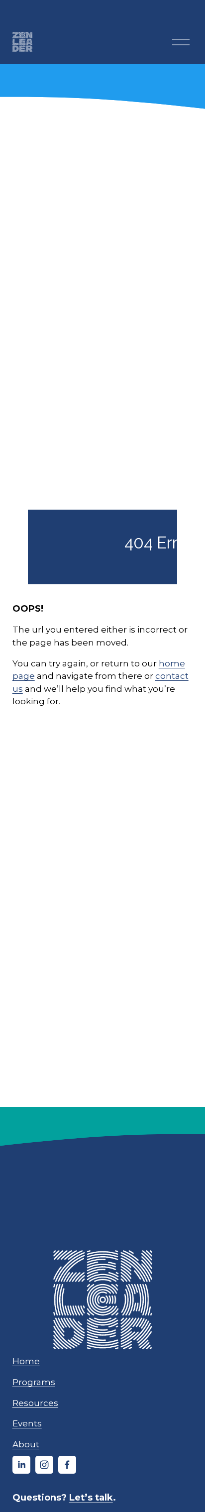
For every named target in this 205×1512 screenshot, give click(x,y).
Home (26, 1361)
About (25, 1444)
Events (27, 1423)
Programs (33, 1382)
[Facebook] (67, 1465)
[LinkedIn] (21, 1465)
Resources (35, 1403)
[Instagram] (44, 1465)
